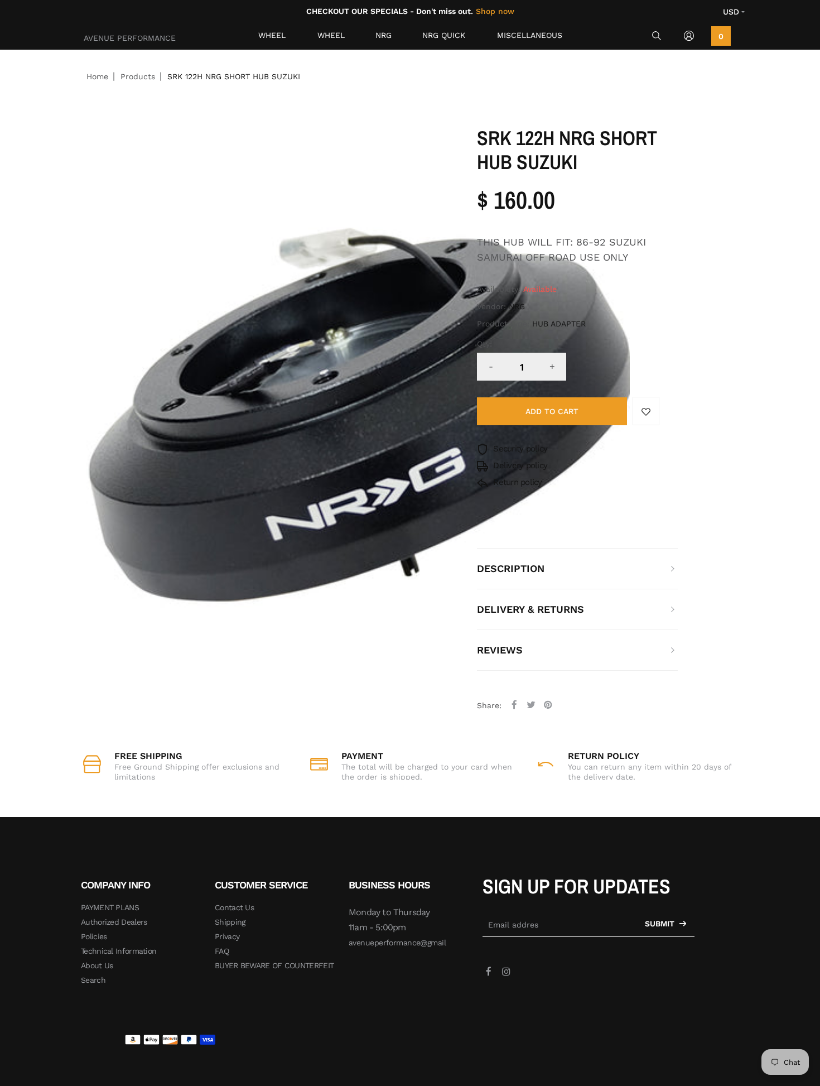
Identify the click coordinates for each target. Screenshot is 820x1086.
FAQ (222, 950)
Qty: (484, 343)
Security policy (519, 449)
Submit (661, 923)
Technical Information (118, 950)
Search (93, 980)
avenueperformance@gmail (397, 942)
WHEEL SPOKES (273, 38)
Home (97, 76)
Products (137, 76)
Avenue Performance (130, 37)
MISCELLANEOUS (529, 35)
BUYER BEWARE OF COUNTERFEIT (274, 965)
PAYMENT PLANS (110, 907)
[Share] (514, 704)
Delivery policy (519, 465)
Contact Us (234, 907)
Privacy (227, 936)
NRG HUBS (386, 38)
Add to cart (551, 411)
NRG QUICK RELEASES (443, 38)
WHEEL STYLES (331, 38)
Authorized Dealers (114, 921)
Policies (94, 936)
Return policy (516, 482)
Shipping (230, 921)
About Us (97, 965)
